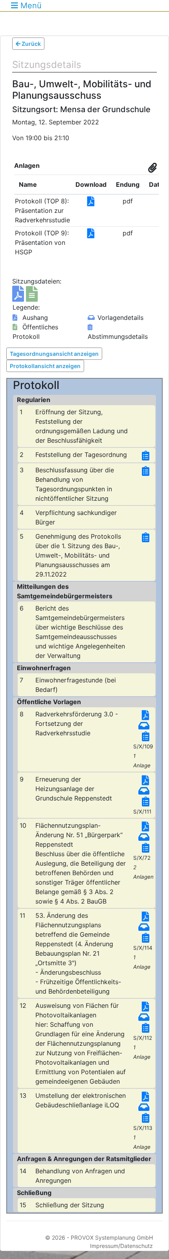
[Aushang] (19, 297)
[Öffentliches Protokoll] (32, 297)
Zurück (30, 43)
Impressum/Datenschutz (121, 1245)
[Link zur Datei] (91, 203)
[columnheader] (42, 184)
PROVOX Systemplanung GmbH (112, 1237)
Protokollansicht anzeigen (45, 366)
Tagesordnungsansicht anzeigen (54, 353)
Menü (30, 5)
